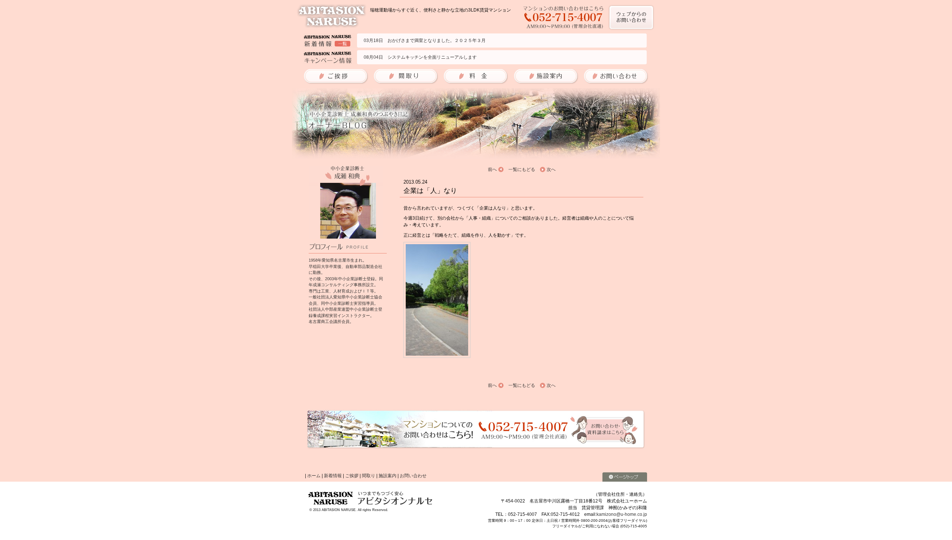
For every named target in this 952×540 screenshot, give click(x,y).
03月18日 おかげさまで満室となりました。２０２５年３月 (425, 40)
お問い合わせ (413, 475)
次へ (551, 169)
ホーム (314, 475)
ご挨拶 (351, 475)
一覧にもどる (521, 169)
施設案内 (387, 475)
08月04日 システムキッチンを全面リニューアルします (420, 57)
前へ (492, 169)
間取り (368, 475)
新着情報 (333, 475)
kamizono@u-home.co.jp (621, 514)
